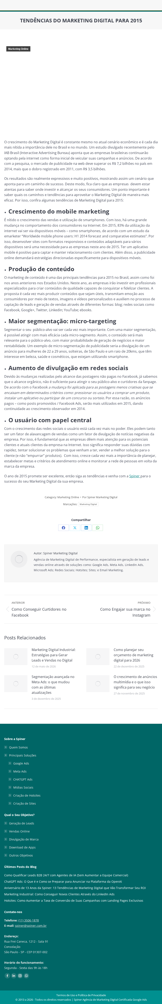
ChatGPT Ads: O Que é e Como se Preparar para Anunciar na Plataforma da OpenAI (63, 882)
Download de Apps (22, 847)
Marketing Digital (88, 504)
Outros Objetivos (21, 855)
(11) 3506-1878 (28, 920)
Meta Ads (20, 771)
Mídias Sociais (23, 787)
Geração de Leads (21, 823)
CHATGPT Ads (22, 779)
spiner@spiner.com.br (31, 926)
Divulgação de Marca (24, 839)
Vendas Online (19, 831)
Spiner (134, 476)
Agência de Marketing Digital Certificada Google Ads (114, 999)
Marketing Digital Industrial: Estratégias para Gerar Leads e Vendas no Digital (54, 655)
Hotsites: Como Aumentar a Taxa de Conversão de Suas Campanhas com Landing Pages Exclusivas (73, 900)
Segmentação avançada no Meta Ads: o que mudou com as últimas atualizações (53, 684)
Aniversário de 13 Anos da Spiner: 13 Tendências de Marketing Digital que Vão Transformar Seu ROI (75, 888)
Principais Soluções (22, 755)
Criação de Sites (24, 803)
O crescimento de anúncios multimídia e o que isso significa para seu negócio (135, 682)
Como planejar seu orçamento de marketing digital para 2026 (133, 655)
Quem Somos (18, 747)
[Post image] (15, 656)
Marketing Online (18, 48)
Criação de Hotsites (26, 795)
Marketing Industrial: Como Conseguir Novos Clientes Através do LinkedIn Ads (59, 894)
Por (99, 497)
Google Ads (21, 763)
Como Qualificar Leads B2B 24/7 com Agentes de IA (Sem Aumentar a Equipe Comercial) (66, 875)
